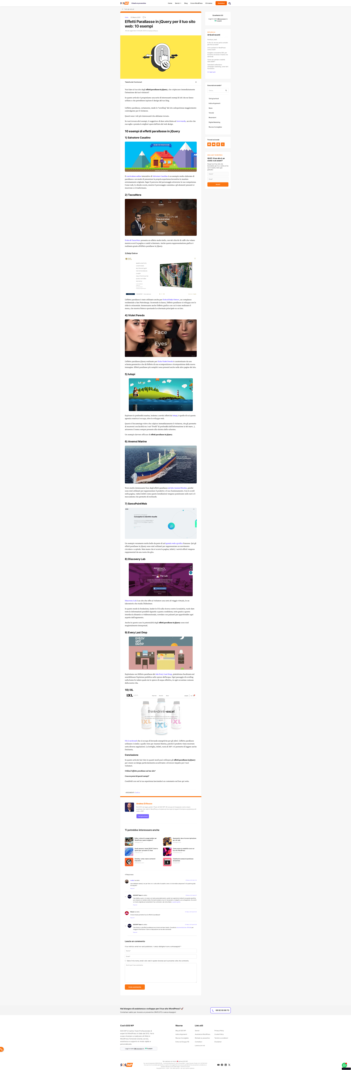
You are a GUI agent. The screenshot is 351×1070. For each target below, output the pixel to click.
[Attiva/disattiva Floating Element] (344, 1065)
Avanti (175, 546)
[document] (175, 535)
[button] (201, 523)
